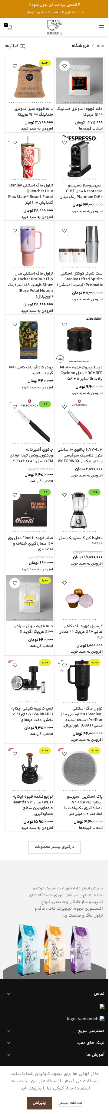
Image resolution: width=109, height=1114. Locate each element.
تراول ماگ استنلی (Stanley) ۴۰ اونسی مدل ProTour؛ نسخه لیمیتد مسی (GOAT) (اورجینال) (81, 717)
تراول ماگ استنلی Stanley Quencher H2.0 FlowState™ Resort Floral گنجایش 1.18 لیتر (30, 194)
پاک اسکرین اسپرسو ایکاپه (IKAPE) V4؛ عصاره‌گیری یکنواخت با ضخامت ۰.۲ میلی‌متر (83, 805)
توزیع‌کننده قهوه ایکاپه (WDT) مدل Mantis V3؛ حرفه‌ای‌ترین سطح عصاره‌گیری (33, 805)
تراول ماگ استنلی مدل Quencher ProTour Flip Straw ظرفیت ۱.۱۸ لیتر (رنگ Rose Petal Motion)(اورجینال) (30, 285)
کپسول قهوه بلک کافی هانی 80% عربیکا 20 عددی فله (80, 632)
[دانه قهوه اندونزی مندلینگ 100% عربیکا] (79, 81)
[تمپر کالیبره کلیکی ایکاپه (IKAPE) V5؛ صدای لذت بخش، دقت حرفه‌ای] (29, 680)
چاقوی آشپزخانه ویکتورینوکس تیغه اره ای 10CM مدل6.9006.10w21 (31, 455)
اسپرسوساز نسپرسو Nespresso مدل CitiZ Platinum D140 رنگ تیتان (81, 191)
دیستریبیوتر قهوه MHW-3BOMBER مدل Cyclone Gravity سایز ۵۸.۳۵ (81, 373)
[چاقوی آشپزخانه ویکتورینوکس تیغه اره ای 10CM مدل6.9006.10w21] (29, 422)
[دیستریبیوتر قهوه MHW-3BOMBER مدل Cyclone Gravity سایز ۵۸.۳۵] (79, 339)
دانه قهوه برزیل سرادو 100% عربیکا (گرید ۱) (33, 629)
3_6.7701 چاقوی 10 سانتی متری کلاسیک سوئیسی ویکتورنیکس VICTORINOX (80, 455)
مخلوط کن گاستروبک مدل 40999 (81, 541)
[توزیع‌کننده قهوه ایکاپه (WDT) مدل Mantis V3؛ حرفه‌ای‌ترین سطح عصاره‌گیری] (29, 768)
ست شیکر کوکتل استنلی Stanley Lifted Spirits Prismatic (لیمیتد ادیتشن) (80, 279)
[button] (37, 129)
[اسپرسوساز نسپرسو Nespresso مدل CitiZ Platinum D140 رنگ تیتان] (79, 157)
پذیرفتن (39, 1103)
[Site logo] (54, 27)
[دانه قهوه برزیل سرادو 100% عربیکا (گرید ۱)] (29, 598)
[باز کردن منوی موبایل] (101, 27)
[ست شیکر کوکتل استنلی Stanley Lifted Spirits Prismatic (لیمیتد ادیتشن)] (79, 245)
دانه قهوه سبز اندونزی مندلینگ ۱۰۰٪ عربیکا (33, 112)
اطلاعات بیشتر (70, 1103)
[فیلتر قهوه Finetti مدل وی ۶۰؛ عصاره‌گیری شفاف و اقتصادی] (29, 510)
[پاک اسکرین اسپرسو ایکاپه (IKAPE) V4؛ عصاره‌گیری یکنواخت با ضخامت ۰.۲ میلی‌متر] (79, 768)
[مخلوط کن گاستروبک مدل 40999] (79, 510)
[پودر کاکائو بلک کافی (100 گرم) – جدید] (29, 339)
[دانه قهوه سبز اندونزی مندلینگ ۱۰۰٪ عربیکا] (29, 81)
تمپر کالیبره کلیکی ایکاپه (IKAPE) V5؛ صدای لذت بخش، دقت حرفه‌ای (32, 714)
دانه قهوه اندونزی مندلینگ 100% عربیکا (79, 112)
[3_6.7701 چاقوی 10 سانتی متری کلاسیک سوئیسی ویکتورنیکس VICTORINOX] (79, 422)
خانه (100, 45)
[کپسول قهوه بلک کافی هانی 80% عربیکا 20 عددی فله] (79, 598)
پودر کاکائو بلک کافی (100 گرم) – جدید (31, 370)
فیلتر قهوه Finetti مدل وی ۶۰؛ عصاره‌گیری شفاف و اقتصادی (30, 544)
